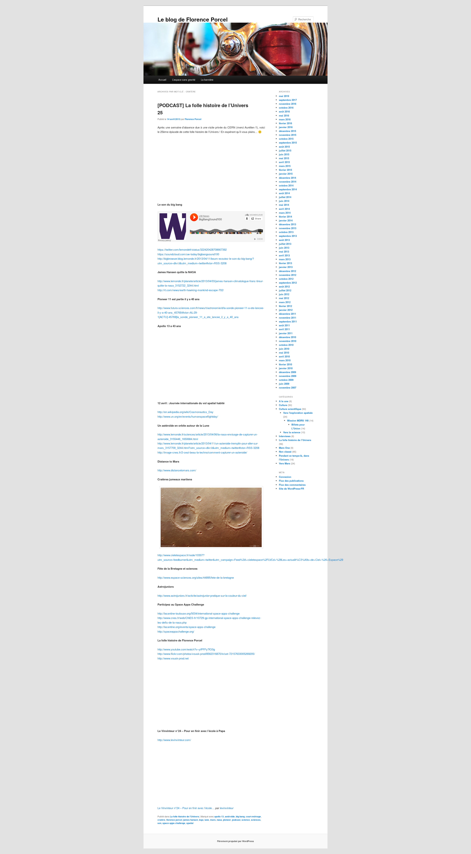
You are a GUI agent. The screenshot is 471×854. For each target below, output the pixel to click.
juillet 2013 (285, 244)
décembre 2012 (287, 271)
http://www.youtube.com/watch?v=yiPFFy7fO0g (186, 649)
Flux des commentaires (292, 484)
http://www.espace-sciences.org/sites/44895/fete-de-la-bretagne (195, 577)
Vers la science (291, 432)
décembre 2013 (287, 224)
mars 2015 (285, 166)
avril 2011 (284, 329)
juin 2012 (284, 294)
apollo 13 (219, 816)
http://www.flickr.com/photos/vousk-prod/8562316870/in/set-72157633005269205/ (206, 654)
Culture (283, 405)
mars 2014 (285, 212)
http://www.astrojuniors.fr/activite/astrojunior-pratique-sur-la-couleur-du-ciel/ (202, 595)
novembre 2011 (287, 317)
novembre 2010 (287, 341)
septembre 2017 (288, 100)
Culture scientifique (290, 409)
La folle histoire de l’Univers (184, 816)
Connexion (285, 477)
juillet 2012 (285, 290)
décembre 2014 (287, 177)
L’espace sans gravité (183, 79)
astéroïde (230, 816)
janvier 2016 (286, 127)
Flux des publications (291, 480)
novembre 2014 (287, 181)
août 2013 (284, 240)
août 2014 (284, 193)
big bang (240, 816)
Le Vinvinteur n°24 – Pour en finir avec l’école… (186, 808)
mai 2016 (284, 115)
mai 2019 (284, 96)
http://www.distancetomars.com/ (176, 470)
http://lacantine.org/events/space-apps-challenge (186, 627)
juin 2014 (284, 201)
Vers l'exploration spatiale (298, 412)
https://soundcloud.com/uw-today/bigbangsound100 (188, 254)
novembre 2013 (287, 228)
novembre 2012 (287, 275)
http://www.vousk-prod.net (173, 658)
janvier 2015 (286, 173)
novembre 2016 (287, 103)
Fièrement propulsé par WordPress (235, 841)
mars (213, 819)
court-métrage (253, 816)
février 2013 (285, 263)
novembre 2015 (287, 135)
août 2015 (284, 146)
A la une (283, 401)
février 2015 (285, 170)
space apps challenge (173, 823)
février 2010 (285, 364)
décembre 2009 (287, 372)
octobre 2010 (286, 345)
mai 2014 (284, 205)
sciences (256, 819)
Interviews (285, 436)
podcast (236, 819)
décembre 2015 (287, 131)
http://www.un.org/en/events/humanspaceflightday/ (187, 416)
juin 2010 (284, 348)
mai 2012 (284, 298)
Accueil (162, 79)
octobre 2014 (286, 185)
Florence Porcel (193, 119)
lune (207, 819)
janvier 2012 (286, 310)
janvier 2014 (286, 220)
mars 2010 (285, 360)
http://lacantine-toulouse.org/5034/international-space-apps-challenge (198, 613)
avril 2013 (284, 255)
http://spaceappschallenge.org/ (175, 631)
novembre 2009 (287, 376)
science (246, 819)
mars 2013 (285, 259)
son (159, 823)
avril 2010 (284, 356)
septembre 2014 (288, 189)
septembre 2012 (288, 282)
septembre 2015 (288, 142)
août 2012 (284, 286)
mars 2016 (285, 119)
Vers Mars (284, 463)
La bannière (207, 79)
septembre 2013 (288, 236)
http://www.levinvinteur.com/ (174, 740)
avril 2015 (284, 162)
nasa (219, 819)
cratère (161, 819)
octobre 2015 (286, 138)
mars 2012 (285, 302)
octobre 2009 (286, 380)
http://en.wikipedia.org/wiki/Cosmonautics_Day (185, 412)
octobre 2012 (286, 278)
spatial (189, 823)
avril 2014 (284, 209)
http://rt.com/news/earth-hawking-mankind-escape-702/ (190, 290)
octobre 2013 (286, 232)
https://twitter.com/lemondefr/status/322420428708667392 (192, 249)
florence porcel (174, 819)
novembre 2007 (287, 387)
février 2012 (285, 306)
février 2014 (285, 216)
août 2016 (284, 111)
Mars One (284, 447)
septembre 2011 (288, 321)
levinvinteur (226, 808)
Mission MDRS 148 (298, 420)
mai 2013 (284, 251)
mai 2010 (284, 352)
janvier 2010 (286, 368)
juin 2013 (284, 247)
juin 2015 (284, 154)
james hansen (190, 819)
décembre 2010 (287, 337)
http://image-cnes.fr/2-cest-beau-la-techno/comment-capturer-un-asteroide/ (202, 452)
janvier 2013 (286, 267)
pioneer (227, 819)
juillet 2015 (285, 150)
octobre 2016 (286, 107)
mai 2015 (284, 158)
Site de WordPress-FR (291, 488)
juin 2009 (284, 383)
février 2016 (285, 123)
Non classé (285, 451)
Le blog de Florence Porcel (192, 19)
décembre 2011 (287, 313)
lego (201, 819)
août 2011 (284, 325)
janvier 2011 (286, 333)
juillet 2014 (285, 197)
